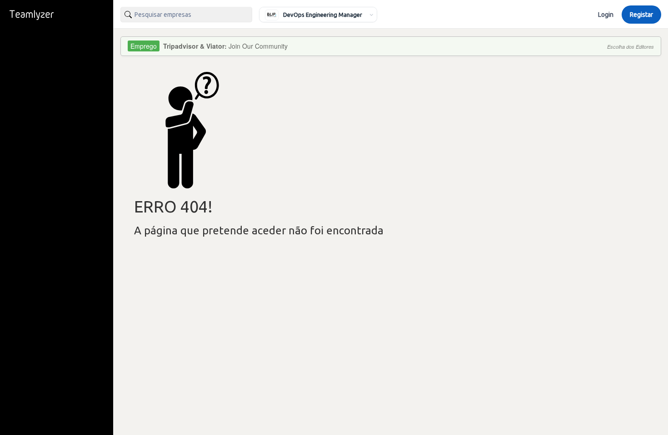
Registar (641, 14)
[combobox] (186, 14)
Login (605, 14)
